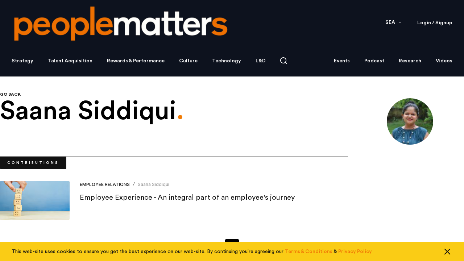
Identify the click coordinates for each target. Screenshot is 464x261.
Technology (226, 60)
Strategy (22, 60)
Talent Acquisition (70, 60)
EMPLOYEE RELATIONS (105, 184)
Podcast (374, 60)
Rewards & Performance (136, 60)
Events (342, 60)
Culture (188, 60)
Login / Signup (434, 22)
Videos (444, 60)
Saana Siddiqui (153, 184)
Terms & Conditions (308, 251)
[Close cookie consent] (447, 251)
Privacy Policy (355, 251)
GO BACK (10, 94)
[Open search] (283, 60)
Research (410, 60)
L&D (261, 60)
